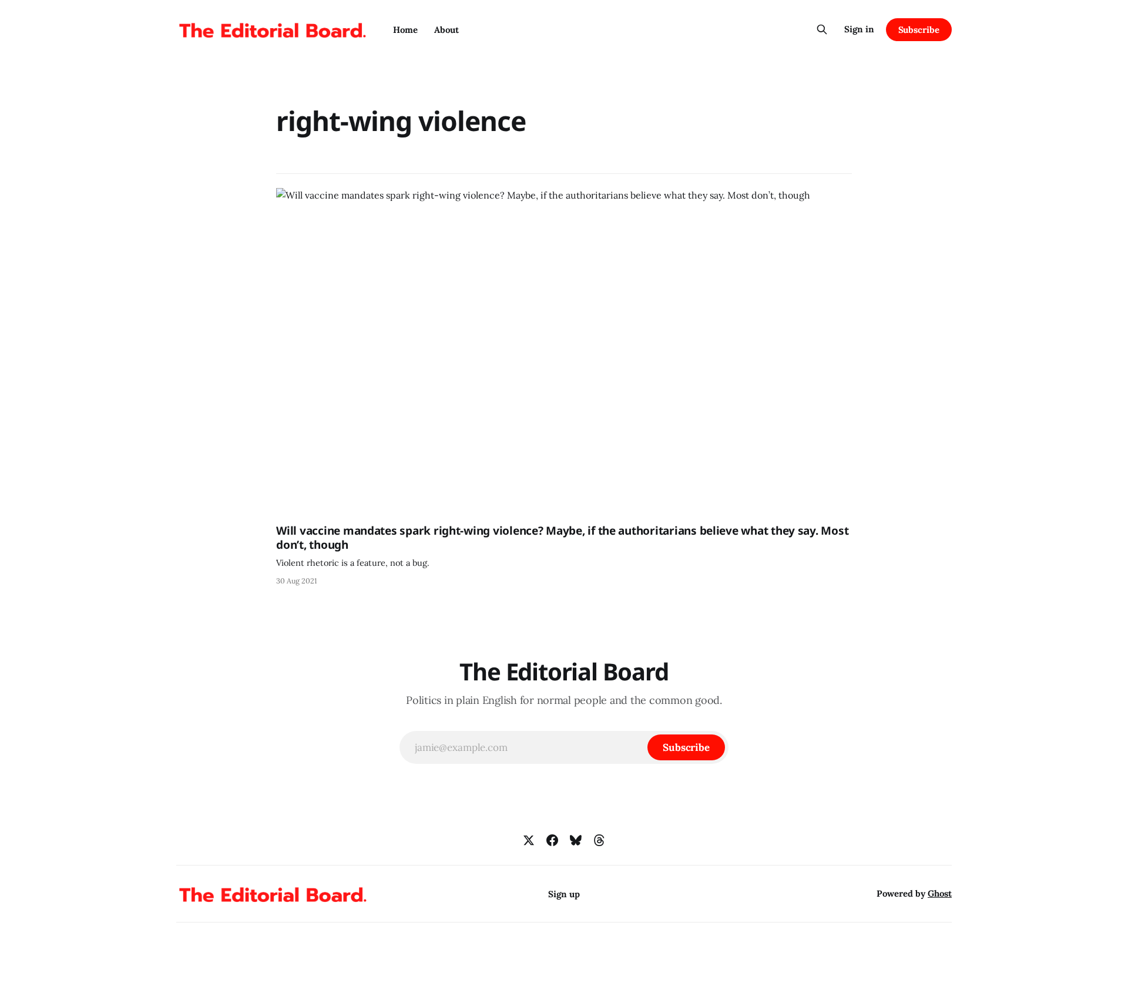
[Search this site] (822, 29)
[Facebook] (552, 840)
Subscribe (918, 29)
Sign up (564, 894)
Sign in (859, 29)
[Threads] (599, 840)
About (446, 29)
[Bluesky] (576, 840)
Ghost (940, 893)
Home (405, 29)
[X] (529, 840)
